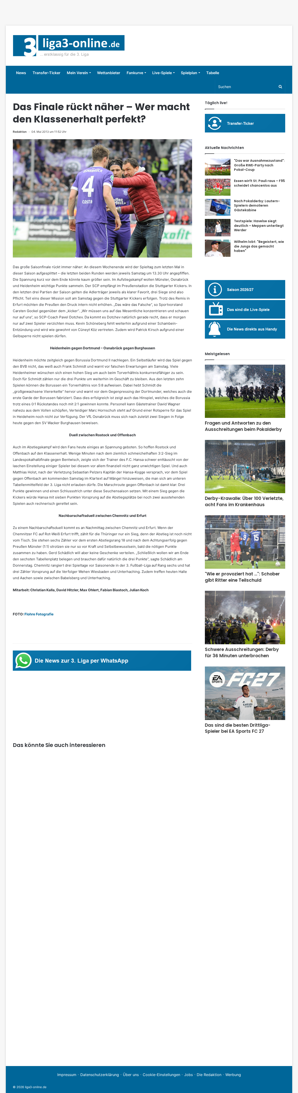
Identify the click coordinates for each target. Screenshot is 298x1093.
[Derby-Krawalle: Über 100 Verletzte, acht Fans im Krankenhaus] (245, 466)
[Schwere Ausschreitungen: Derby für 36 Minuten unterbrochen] (245, 617)
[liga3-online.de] (69, 45)
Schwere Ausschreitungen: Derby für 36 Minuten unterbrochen (242, 652)
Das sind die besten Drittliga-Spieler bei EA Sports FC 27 (238, 728)
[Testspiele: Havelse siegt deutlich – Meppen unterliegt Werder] (217, 227)
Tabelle (212, 72)
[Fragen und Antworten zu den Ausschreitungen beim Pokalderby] (245, 391)
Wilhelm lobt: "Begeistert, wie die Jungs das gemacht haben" (259, 246)
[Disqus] (102, 995)
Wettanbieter (108, 72)
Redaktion (20, 131)
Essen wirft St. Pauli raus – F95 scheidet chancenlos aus (259, 183)
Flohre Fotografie (39, 614)
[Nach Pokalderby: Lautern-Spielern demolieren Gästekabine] (217, 207)
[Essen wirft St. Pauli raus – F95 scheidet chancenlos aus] (217, 187)
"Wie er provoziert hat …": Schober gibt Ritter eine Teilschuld (242, 577)
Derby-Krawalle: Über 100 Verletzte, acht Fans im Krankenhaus (244, 501)
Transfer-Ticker (46, 72)
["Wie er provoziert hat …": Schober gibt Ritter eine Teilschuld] (245, 542)
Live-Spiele (162, 72)
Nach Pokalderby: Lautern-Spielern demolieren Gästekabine (257, 205)
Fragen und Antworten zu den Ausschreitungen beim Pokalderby (243, 426)
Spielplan (189, 72)
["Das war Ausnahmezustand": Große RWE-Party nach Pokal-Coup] (217, 167)
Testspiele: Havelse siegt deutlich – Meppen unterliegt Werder (259, 225)
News (21, 72)
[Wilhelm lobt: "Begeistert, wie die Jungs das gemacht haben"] (217, 248)
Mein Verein (77, 72)
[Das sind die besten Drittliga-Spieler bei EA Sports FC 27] (245, 693)
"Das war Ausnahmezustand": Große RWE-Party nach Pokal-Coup (259, 165)
